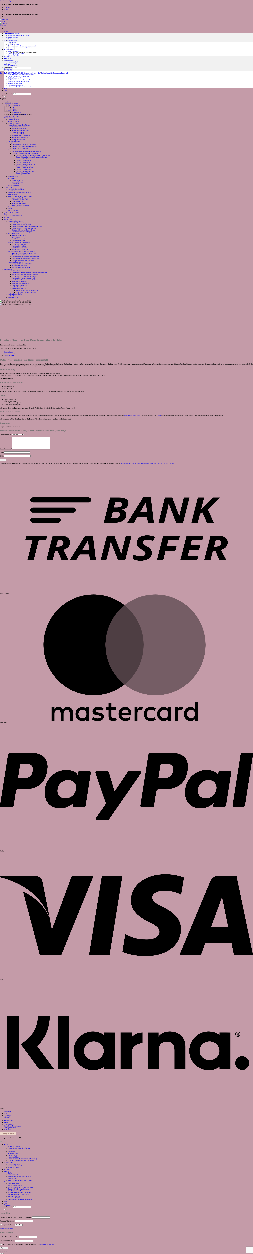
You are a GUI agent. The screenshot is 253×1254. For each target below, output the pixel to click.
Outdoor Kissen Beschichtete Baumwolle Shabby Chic (33, 155)
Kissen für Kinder (13, 121)
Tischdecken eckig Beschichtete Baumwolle (54, 73)
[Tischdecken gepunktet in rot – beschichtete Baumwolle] (9, 95)
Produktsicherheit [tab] (9, 354)
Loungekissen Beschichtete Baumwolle (24, 146)
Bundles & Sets (9, 102)
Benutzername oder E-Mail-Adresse (15, 1217)
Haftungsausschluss (10, 1128)
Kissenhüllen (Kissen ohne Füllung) (19, 35)
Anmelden (19, 1225)
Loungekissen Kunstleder (20, 148)
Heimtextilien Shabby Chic (20, 249)
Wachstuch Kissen (13, 185)
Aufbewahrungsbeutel (19, 114)
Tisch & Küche (12, 111)
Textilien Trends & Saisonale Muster (19, 242)
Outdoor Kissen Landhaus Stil (25, 164)
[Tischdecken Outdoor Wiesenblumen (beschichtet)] (9, 85)
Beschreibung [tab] (8, 352)
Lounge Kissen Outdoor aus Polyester (24, 144)
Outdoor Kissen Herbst (23, 162)
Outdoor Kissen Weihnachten (25, 171)
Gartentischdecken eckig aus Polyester (24, 228)
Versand (6, 1119)
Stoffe (10, 208)
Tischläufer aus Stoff (14, 78)
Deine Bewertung (6, 434)
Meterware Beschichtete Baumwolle (19, 64)
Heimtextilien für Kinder (11, 116)
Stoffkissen (11, 39)
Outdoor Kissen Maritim (23, 166)
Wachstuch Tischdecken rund (21, 267)
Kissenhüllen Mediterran (19, 134)
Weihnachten (8, 269)
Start (1, 73)
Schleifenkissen (12, 40)
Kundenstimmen (9, 1124)
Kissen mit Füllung (14, 33)
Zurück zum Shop (9, 118)
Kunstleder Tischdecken (15, 221)
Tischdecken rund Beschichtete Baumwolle (25, 258)
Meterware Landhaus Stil (20, 200)
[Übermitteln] (5, 96)
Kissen (6, 32)
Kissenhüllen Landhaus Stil (20, 130)
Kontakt (6, 9)
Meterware (7, 58)
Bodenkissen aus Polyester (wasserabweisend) (22, 46)
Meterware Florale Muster (20, 198)
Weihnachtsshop (13, 297)
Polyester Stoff (12, 65)
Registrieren (4, 1248)
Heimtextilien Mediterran (19, 248)
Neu (5, 1201)
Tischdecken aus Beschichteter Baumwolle (21, 74)
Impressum (7, 1112)
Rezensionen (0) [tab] (9, 355)
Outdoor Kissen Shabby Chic (25, 168)
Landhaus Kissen (17, 182)
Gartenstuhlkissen (13, 119)
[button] (7, 37)
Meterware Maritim (18, 201)
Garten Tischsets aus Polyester (21, 224)
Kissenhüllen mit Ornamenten (21, 136)
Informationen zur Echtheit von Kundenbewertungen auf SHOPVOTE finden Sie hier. (148, 463)
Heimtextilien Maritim (19, 246)
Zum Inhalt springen (6, 1)
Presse (6, 1122)
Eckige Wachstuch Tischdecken (22, 264)
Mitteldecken (128, 415)
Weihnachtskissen (13, 296)
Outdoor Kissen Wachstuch (20, 159)
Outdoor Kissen (13, 37)
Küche (14, 109)
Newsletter (7, 1129)
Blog (5, 1203)
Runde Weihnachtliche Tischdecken (27, 290)
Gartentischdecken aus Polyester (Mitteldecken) (27, 226)
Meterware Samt (13, 194)
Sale (5, 214)
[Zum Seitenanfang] (1, 1141)
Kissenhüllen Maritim (18, 132)
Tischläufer (136, 415)
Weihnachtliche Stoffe (15, 294)
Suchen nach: (8, 68)
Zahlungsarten (8, 1120)
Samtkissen (15, 184)
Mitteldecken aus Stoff (15, 83)
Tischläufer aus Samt (18, 239)
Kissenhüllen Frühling (19, 128)
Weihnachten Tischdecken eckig (26, 292)
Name (2, 452)
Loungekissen (12, 143)
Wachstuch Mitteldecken (15, 85)
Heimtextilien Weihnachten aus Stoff (23, 278)
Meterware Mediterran (19, 203)
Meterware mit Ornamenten (20, 205)
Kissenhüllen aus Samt (19, 127)
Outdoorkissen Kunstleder (20, 175)
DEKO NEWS (9, 33)
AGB (5, 1113)
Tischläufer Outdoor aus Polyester (18, 81)
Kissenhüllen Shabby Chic (20, 137)
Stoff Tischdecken (13, 71)
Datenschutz (8, 1115)
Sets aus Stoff (16, 237)
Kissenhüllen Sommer (19, 139)
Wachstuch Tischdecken (15, 262)
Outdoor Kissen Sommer (23, 169)
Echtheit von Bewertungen (12, 1126)
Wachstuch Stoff (13, 62)
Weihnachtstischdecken (19, 289)
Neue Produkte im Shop (11, 212)
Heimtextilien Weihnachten (16, 271)
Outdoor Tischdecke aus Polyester (18, 76)
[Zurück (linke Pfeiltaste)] (1, 1253)
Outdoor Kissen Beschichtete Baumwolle (20, 48)
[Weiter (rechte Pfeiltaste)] (3, 1253)
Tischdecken (8, 69)
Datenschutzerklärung (47, 1244)
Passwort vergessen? (6, 1228)
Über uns (7, 7)
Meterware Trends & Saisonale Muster (20, 196)
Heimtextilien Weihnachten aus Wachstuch (25, 280)
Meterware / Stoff (9, 191)
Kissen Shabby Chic (18, 180)
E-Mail (2, 456)
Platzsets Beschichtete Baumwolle (22, 255)
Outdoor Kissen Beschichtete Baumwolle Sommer (31, 157)
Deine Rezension (6, 449)
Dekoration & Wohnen (11, 103)
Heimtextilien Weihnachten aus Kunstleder (25, 274)
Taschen (6, 56)
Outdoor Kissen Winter (23, 173)
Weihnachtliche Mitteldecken (21, 283)
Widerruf (6, 1117)
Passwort (7, 1221)
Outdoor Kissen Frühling (23, 160)
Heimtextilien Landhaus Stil (20, 244)
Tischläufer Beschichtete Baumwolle (19, 80)
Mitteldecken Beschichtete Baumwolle (20, 87)
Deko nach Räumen (14, 105)
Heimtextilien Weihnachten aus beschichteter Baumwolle (29, 273)
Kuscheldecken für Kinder (16, 189)
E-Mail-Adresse (9, 1237)
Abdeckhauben (16, 112)
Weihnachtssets (16, 287)
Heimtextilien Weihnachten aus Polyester (24, 276)
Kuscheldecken (9, 187)
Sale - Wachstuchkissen (15, 216)
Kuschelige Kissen (13, 51)
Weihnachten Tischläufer (19, 281)
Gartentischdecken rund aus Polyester (23, 230)
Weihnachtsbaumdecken (19, 285)
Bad (13, 107)
